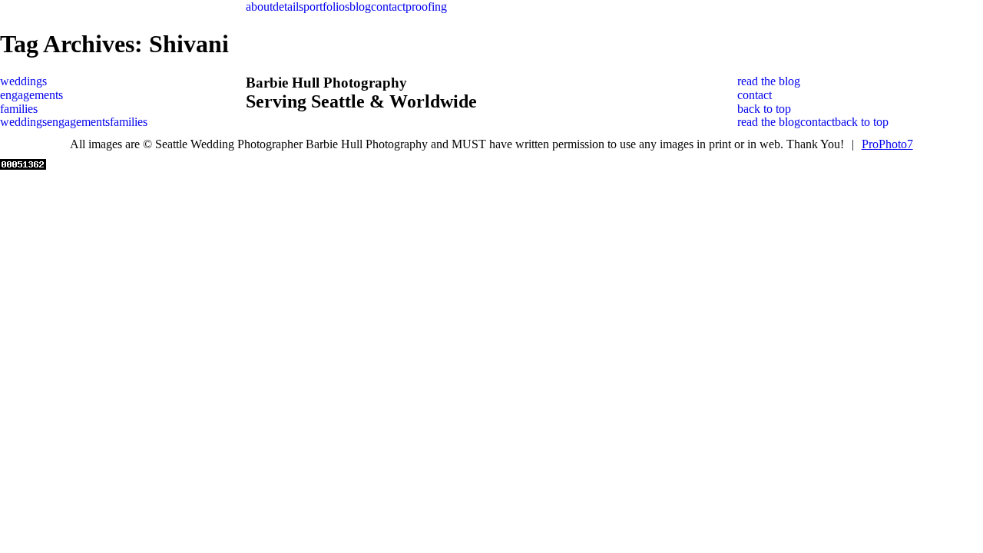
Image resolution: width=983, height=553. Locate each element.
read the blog (768, 81)
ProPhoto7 (887, 144)
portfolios (326, 6)
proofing (426, 6)
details (288, 6)
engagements (31, 94)
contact (388, 6)
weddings (23, 81)
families (19, 108)
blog (360, 6)
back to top (764, 108)
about (259, 6)
